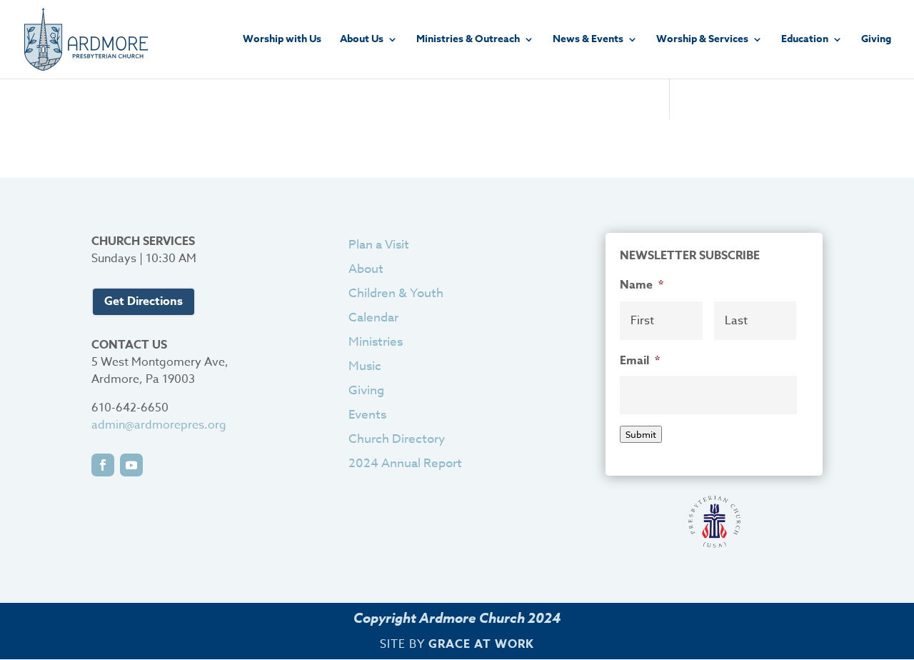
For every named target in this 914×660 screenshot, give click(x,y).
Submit (641, 434)
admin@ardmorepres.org (158, 425)
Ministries (375, 342)
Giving (876, 40)
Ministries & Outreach (468, 40)
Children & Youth (395, 293)
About (365, 269)
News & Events (588, 40)
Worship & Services (702, 40)
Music (364, 366)
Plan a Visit (378, 245)
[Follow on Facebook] (102, 465)
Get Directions (143, 301)
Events (367, 415)
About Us (361, 40)
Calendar (373, 317)
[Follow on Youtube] (131, 465)
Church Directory (396, 439)
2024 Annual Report (405, 463)
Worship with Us (282, 40)
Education (804, 40)
